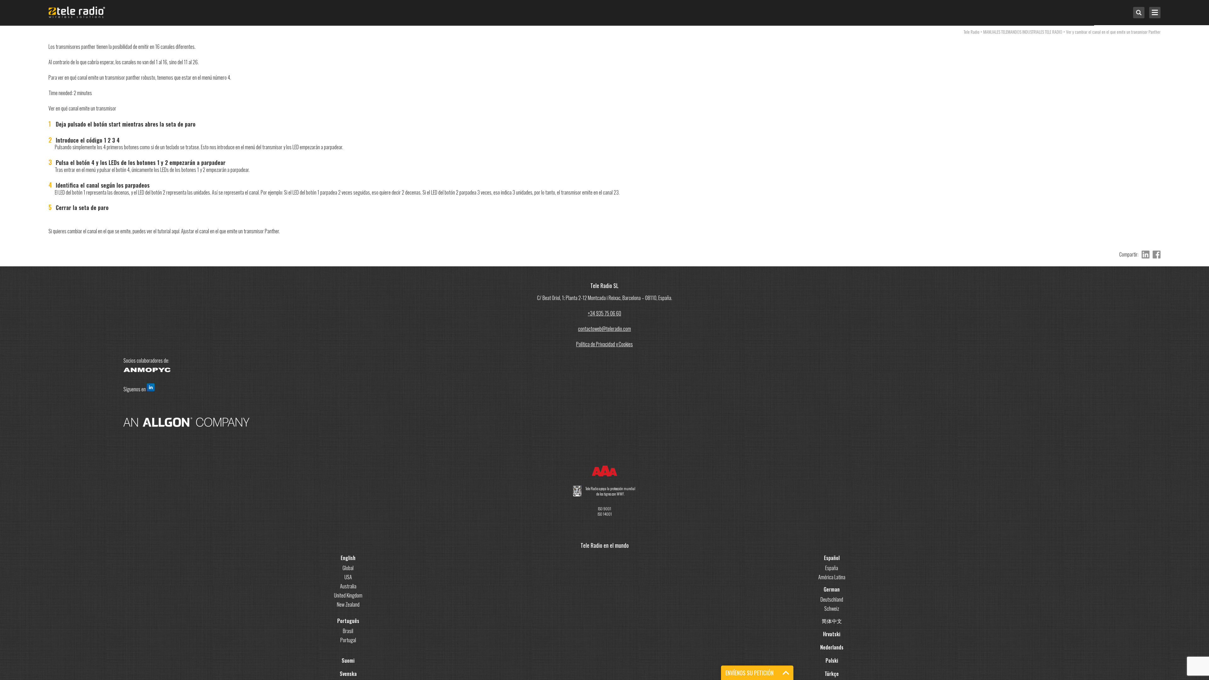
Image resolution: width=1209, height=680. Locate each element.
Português (348, 621)
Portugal (348, 640)
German (832, 589)
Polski (832, 660)
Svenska (348, 673)
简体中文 (832, 621)
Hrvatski (831, 634)
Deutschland (831, 599)
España (831, 568)
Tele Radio (971, 31)
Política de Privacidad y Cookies (604, 344)
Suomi (348, 660)
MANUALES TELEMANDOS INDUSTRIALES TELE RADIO (1022, 31)
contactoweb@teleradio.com (604, 328)
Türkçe (832, 673)
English (348, 558)
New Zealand (348, 604)
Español (832, 558)
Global (348, 568)
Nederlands (831, 647)
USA (348, 577)
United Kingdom (348, 595)
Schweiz (831, 608)
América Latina (831, 577)
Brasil (348, 631)
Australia (348, 586)
